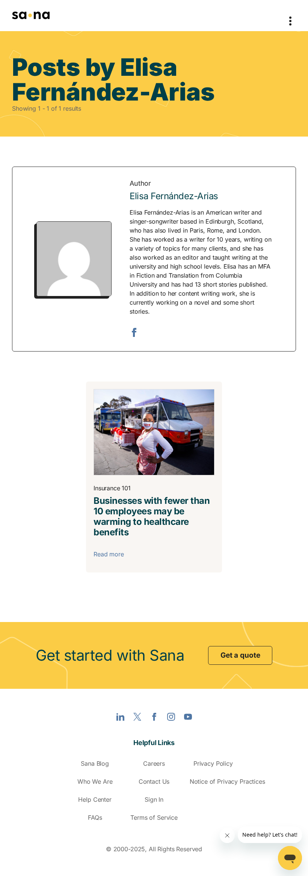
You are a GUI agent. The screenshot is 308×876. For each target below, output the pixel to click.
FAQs (95, 817)
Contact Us (154, 781)
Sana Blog (95, 763)
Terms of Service (154, 817)
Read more (109, 554)
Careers (154, 763)
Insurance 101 (112, 488)
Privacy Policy (213, 763)
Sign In (154, 799)
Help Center (94, 799)
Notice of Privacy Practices (227, 781)
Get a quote (240, 655)
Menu (290, 15)
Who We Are (95, 781)
